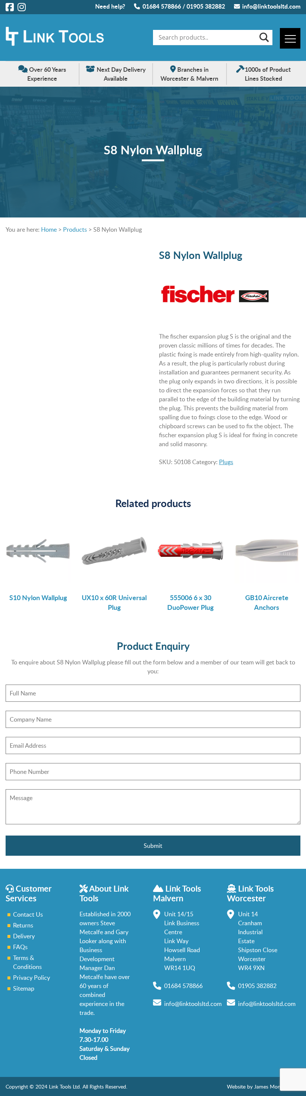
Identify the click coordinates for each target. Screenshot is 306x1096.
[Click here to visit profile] (10, 6)
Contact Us (28, 914)
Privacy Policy (31, 977)
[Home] (55, 44)
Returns (23, 925)
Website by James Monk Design (263, 1086)
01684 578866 (162, 6)
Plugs (226, 462)
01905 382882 (206, 6)
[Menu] (290, 38)
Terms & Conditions (27, 962)
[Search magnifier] (263, 37)
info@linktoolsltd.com (271, 6)
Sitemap (23, 988)
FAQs (20, 947)
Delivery (24, 936)
